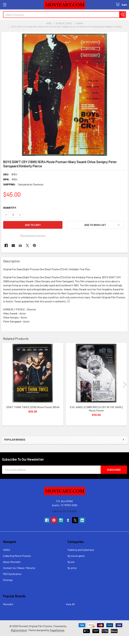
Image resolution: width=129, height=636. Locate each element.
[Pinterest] (34, 245)
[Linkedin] (82, 520)
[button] (95, 225)
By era (71, 561)
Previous (4, 384)
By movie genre (76, 555)
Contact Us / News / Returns (19, 567)
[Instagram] (61, 520)
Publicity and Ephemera (81, 549)
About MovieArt (12, 561)
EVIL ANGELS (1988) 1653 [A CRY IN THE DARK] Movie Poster (96, 408)
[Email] (13, 245)
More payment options (33, 235)
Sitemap (8, 579)
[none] (64, 95)
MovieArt (8, 604)
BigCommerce (19, 630)
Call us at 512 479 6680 (64, 511)
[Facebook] (6, 245)
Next (124, 384)
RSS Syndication (12, 573)
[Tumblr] (68, 520)
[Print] (20, 245)
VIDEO (6, 549)
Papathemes (57, 630)
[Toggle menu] (4, 4)
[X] (27, 245)
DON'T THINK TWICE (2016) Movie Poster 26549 (32, 407)
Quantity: (10, 207)
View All (70, 604)
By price (72, 567)
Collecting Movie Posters (17, 555)
